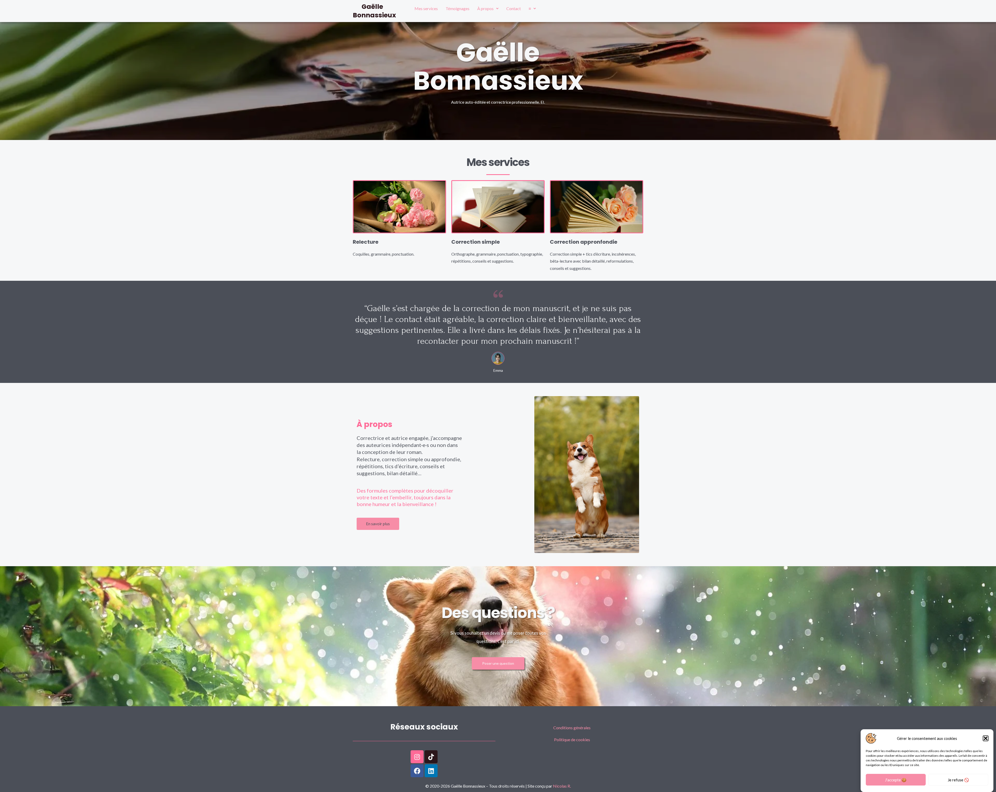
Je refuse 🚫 (958, 779)
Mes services (426, 8)
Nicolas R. (562, 785)
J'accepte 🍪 (896, 779)
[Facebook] (417, 770)
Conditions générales (572, 727)
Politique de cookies (572, 739)
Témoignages (457, 8)
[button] (985, 738)
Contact (513, 8)
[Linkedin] (431, 770)
